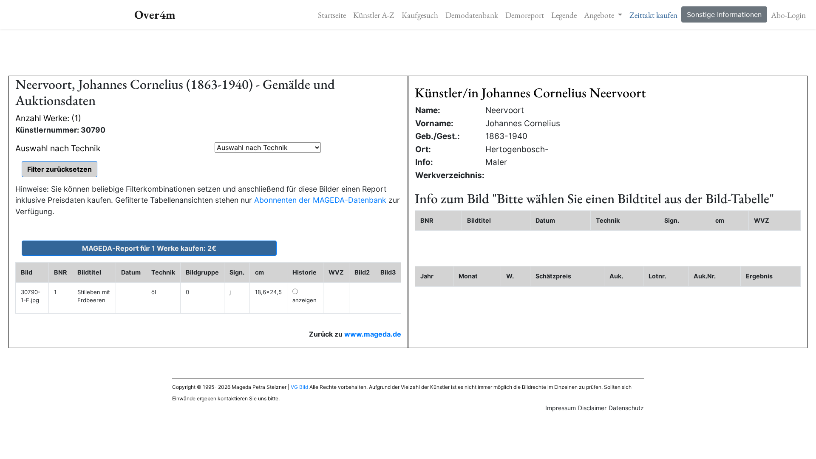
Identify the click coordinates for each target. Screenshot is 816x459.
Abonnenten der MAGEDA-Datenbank (320, 200)
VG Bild (299, 387)
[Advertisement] (408, 52)
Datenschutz (626, 407)
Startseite (332, 15)
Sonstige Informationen (724, 14)
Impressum (560, 407)
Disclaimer (592, 407)
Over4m (155, 14)
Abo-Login (788, 15)
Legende (564, 15)
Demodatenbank (471, 15)
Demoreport (524, 15)
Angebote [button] (600, 15)
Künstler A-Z (373, 15)
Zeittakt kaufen (653, 15)
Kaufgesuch (420, 15)
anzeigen (304, 300)
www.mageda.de (372, 334)
